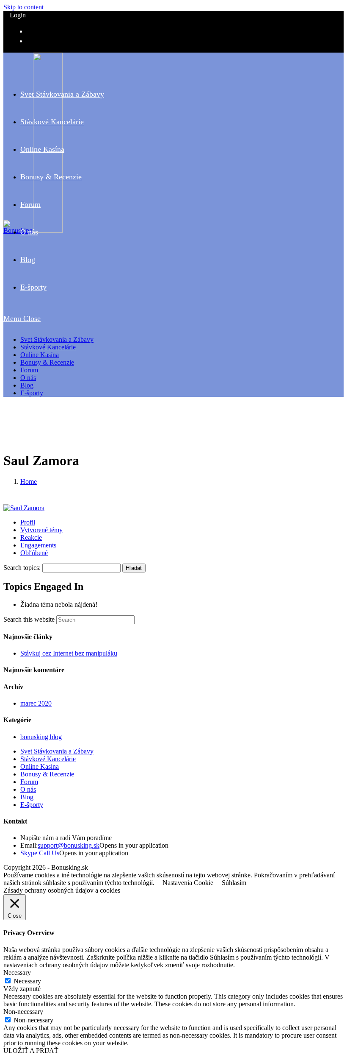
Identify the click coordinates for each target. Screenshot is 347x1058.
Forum (29, 370)
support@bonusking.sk (68, 845)
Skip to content (23, 7)
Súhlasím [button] (234, 882)
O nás (28, 377)
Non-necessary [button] (23, 1011)
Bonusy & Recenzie (47, 362)
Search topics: (22, 567)
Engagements (38, 545)
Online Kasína (39, 354)
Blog (26, 385)
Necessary (27, 981)
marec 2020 (36, 703)
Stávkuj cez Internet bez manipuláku (68, 653)
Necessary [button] (17, 972)
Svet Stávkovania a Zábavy (57, 339)
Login (18, 15)
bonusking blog (41, 736)
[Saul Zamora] (23, 507)
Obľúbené (34, 552)
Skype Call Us (39, 853)
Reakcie (31, 537)
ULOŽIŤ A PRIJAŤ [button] (30, 1050)
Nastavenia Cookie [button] (187, 882)
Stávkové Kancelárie (48, 347)
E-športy (31, 392)
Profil (27, 522)
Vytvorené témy (41, 529)
